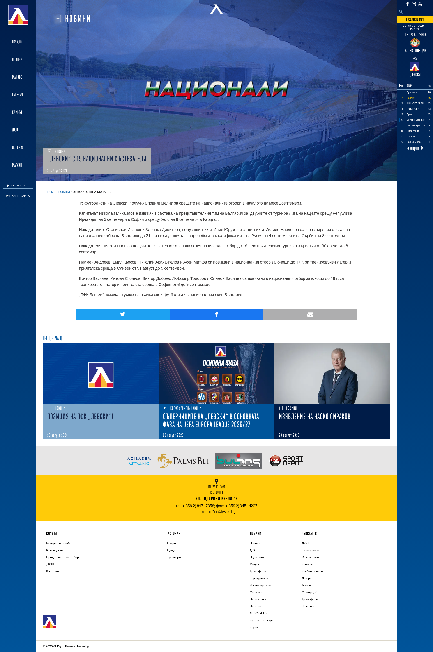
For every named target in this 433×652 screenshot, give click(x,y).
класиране (413, 148)
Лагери (307, 578)
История (18, 147)
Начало (17, 41)
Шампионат (310, 606)
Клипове (308, 564)
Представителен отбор (62, 557)
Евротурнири (259, 578)
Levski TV (18, 185)
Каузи (254, 627)
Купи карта (20, 196)
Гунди (171, 550)
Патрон (172, 543)
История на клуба (58, 543)
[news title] (101, 373)
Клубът (17, 112)
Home (51, 191)
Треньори (174, 557)
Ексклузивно (310, 550)
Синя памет (258, 592)
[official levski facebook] (407, 4)
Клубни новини (312, 571)
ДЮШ (15, 129)
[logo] (18, 15)
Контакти (52, 571)
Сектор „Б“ (309, 592)
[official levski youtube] (420, 4)
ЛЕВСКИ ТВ (258, 613)
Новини (17, 59)
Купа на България (262, 620)
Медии (254, 564)
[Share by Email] (310, 314)
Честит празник (260, 585)
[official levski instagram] (414, 4)
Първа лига (258, 599)
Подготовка (258, 557)
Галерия (17, 94)
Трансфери (258, 571)
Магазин (18, 164)
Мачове (17, 77)
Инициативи (310, 557)
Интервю (256, 606)
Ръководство (55, 550)
